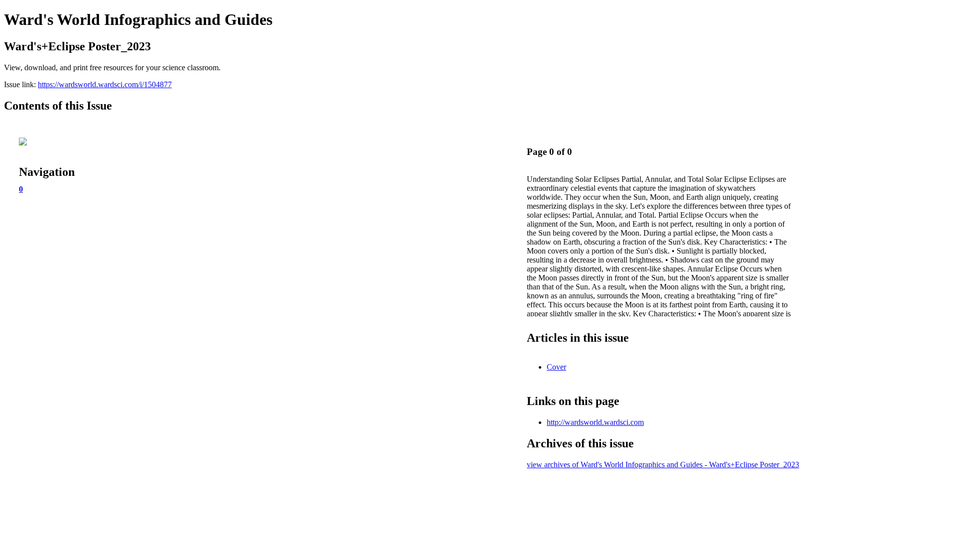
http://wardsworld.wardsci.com (595, 422)
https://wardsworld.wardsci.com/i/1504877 (105, 84)
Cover (556, 367)
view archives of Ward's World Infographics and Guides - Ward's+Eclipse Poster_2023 (663, 464)
